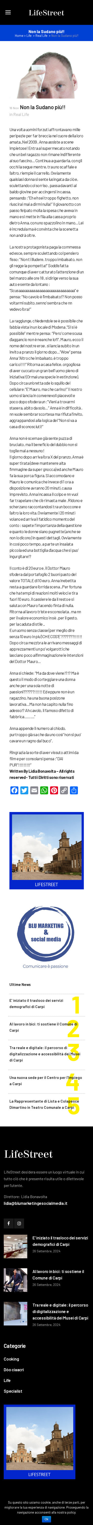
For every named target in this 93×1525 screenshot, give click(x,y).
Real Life (41, 36)
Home (19, 36)
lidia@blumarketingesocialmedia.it (35, 1203)
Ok (46, 1519)
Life (29, 36)
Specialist (13, 1390)
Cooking (11, 1358)
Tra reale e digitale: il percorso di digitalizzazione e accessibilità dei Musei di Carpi (44, 1053)
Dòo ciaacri (14, 1369)
